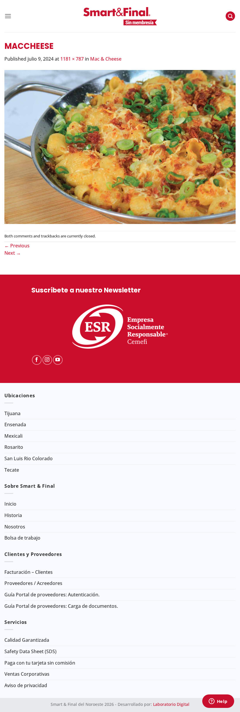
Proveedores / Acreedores (33, 583)
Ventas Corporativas (26, 674)
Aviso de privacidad (25, 685)
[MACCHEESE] (120, 146)
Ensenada (15, 424)
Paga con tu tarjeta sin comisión (39, 663)
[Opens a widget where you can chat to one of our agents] (218, 701)
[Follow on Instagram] (47, 360)
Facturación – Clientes (28, 572)
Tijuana (12, 413)
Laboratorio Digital (171, 704)
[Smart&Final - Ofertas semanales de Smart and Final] (120, 16)
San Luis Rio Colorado (28, 458)
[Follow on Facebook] (37, 360)
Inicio (10, 504)
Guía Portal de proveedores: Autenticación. (52, 594)
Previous (17, 245)
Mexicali (13, 436)
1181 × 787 (72, 59)
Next (12, 253)
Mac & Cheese (105, 59)
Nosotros (14, 526)
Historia (13, 515)
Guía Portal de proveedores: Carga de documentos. (61, 606)
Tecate (11, 470)
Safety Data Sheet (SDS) (30, 651)
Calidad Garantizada (26, 640)
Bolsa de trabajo (22, 538)
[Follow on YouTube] (58, 360)
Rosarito (13, 447)
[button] (7, 16)
